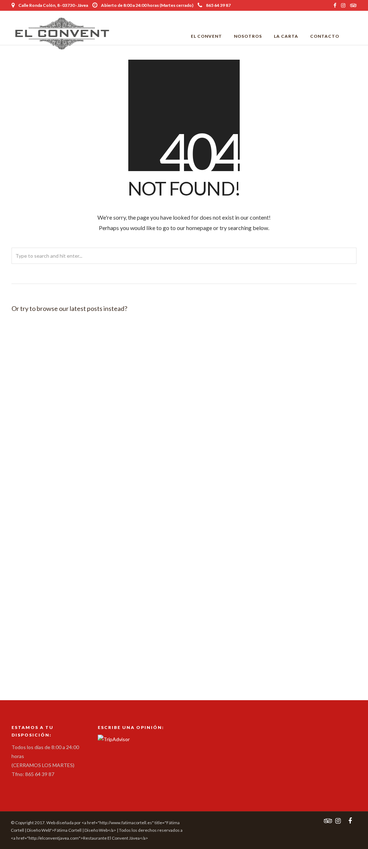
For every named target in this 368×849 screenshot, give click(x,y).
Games (35, 365)
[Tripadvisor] (353, 5)
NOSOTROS (248, 36)
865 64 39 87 (218, 5)
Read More (74, 365)
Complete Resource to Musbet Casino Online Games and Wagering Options (180, 614)
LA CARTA (286, 36)
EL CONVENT (206, 36)
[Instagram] (343, 5)
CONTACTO (324, 36)
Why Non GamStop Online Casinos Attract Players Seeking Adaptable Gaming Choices (296, 351)
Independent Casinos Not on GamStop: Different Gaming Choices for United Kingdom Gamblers (64, 447)
